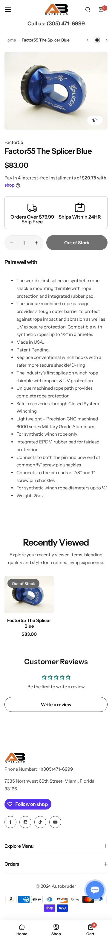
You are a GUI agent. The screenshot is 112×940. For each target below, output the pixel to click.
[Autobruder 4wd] (56, 10)
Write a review (56, 704)
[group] (56, 91)
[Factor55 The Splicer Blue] (29, 594)
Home (10, 40)
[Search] (87, 9)
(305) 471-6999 (66, 23)
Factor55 (13, 142)
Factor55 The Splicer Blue (29, 623)
